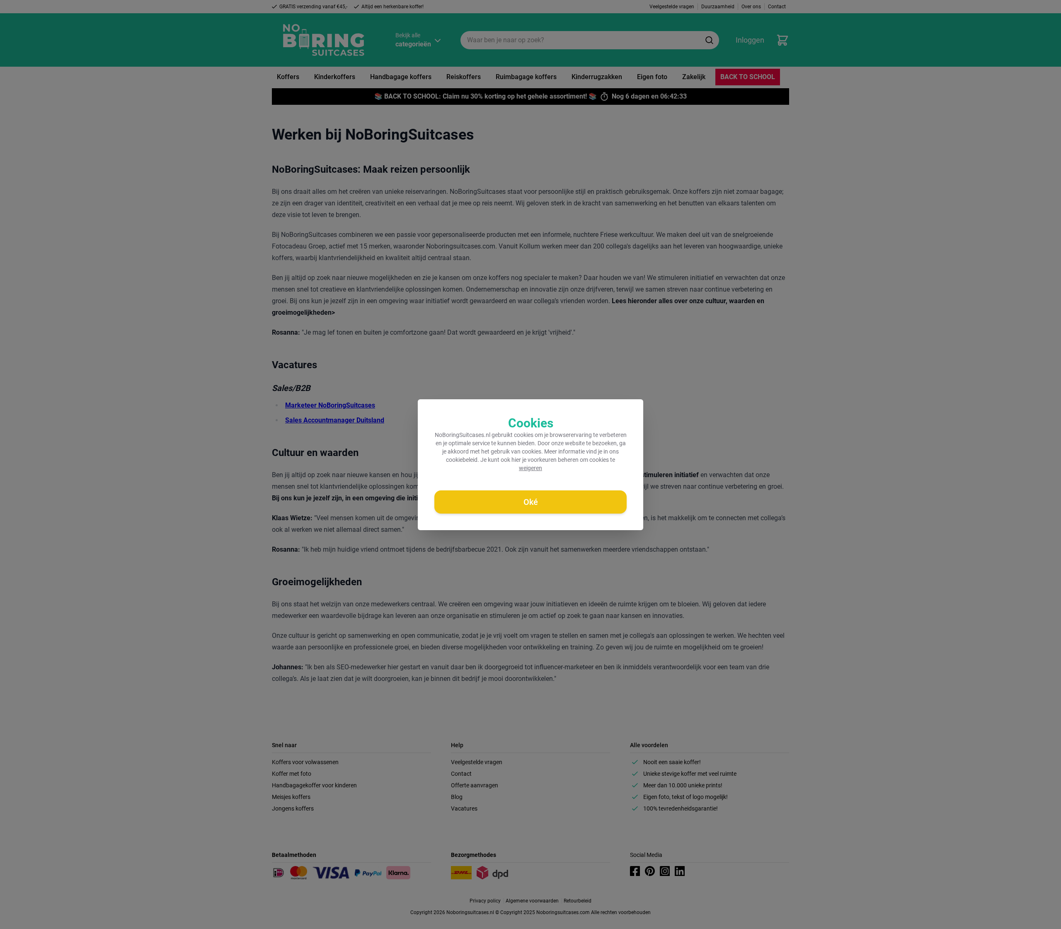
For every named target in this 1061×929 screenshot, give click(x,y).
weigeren (530, 468)
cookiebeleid (461, 459)
